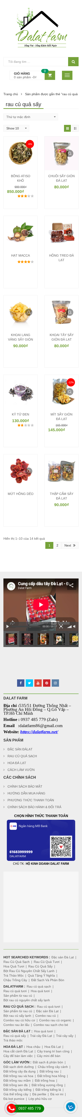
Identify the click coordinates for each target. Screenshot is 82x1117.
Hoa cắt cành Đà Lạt (18, 1051)
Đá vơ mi (56, 1094)
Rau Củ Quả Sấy (40, 966)
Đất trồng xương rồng (47, 1085)
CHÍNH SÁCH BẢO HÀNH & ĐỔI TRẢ (34, 807)
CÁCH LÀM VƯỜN (21, 770)
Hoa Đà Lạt (52, 1047)
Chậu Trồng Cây (15, 980)
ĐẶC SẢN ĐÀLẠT (20, 749)
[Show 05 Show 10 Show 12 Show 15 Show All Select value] (16, 128)
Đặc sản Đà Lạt (62, 957)
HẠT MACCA (20, 255)
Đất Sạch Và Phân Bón (47, 980)
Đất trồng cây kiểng (17, 1089)
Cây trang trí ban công (53, 1051)
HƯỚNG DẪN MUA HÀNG (26, 793)
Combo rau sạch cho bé (50, 1025)
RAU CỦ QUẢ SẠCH (22, 756)
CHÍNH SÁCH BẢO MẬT (25, 786)
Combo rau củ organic (55, 1020)
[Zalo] (66, 1111)
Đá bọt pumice (13, 1099)
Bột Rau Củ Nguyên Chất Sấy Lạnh (28, 971)
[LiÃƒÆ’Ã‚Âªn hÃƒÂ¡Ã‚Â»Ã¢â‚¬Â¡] (7, 1113)
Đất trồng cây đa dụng (19, 1071)
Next (67, 545)
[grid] (67, 128)
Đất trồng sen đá (15, 1085)
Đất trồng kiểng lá (48, 1089)
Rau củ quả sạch (39, 986)
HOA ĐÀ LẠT (17, 763)
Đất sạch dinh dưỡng (18, 1067)
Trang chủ (10, 94)
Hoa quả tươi (40, 991)
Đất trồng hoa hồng (51, 1076)
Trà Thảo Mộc (13, 975)
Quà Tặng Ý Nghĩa (41, 975)
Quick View (28, 153)
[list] (75, 128)
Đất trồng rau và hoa (18, 1076)
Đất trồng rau (49, 1071)
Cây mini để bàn (48, 1056)
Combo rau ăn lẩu (16, 1025)
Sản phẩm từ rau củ (17, 995)
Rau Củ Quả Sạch (16, 962)
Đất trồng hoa (45, 1080)
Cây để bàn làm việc (18, 1056)
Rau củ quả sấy (14, 1036)
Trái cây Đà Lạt (41, 1036)
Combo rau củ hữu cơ (19, 1020)
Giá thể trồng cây (15, 1094)
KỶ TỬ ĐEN (20, 414)
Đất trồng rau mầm (17, 1080)
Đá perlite (39, 1094)
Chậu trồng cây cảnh (53, 1067)
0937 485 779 (29, 1108)
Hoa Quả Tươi (13, 966)
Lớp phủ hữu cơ (40, 1099)
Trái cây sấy (64, 1036)
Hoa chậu (33, 1047)
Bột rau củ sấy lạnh (17, 1015)
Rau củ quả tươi (15, 991)
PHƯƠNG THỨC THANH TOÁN (31, 800)
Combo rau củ (45, 1015)
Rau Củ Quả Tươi (46, 962)
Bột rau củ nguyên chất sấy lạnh (26, 1000)
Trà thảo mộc (13, 1040)
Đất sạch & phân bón (48, 1062)
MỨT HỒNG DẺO (20, 494)
